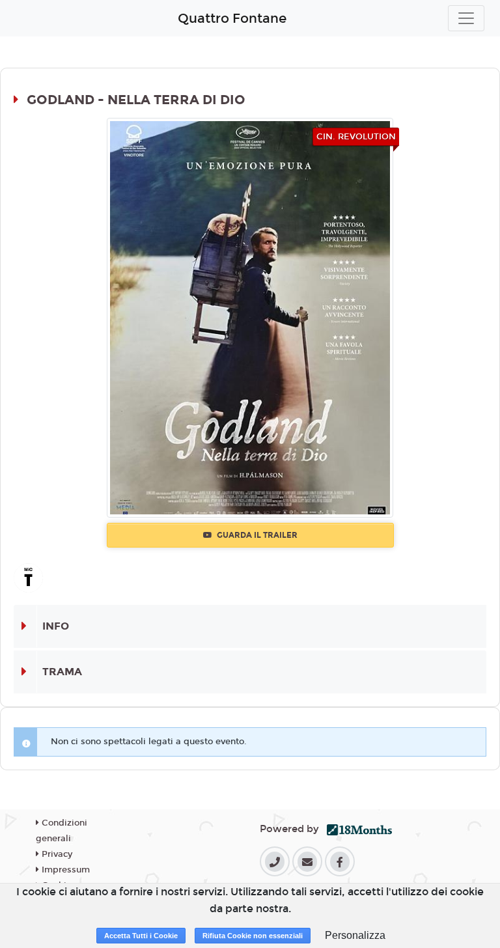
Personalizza (355, 935)
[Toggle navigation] (466, 18)
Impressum (64, 870)
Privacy (55, 854)
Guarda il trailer (256, 535)
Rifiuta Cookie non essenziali (252, 936)
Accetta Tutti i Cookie (141, 936)
